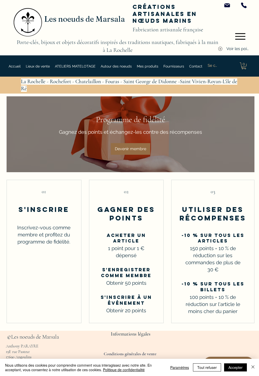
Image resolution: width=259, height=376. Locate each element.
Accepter (235, 367)
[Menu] (240, 36)
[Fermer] (253, 367)
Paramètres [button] (179, 367)
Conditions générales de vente (130, 354)
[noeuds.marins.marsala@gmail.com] (227, 5)
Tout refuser (207, 367)
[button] (116, 66)
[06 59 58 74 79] (244, 5)
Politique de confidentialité (124, 369)
